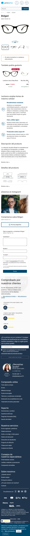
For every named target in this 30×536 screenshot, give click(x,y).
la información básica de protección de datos (17, 266)
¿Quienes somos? (6, 474)
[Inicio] (1, 12)
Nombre (5, 248)
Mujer (8, 12)
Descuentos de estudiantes (8, 440)
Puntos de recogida (6, 393)
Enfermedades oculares (7, 460)
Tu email (5, 254)
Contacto (3, 486)
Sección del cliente (6, 419)
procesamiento (14, 261)
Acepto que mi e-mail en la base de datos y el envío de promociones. (14, 350)
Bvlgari (13, 12)
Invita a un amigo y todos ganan (10, 434)
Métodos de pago (6, 390)
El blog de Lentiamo (6, 480)
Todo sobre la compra (7, 385)
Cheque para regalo (6, 445)
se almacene (12, 350)
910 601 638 (15, 373)
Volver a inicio (13, 519)
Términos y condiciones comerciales (11, 396)
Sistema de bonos (6, 431)
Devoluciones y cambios (8, 411)
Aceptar (19, 531)
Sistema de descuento (7, 437)
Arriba (19, 519)
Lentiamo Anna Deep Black (10, 80)
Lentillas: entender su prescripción (10, 462)
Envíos (3, 388)
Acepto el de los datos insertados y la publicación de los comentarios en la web (15, 264)
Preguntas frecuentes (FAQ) (8, 416)
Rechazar (5, 534)
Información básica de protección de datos (11, 353)
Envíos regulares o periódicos (9, 428)
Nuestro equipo (5, 477)
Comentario (6, 236)
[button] (5, 47)
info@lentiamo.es (17, 376)
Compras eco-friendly (7, 448)
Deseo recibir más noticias (15, 357)
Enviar (15, 271)
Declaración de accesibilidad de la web (11, 399)
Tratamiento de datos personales (10, 402)
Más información (10, 531)
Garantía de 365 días (7, 414)
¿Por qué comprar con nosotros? (10, 483)
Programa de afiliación (7, 442)
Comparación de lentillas (8, 465)
